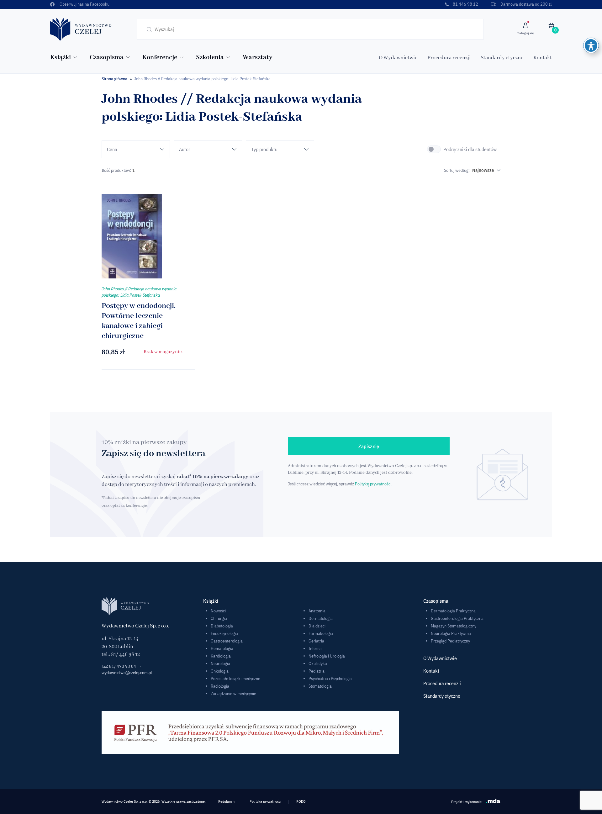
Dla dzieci (317, 626)
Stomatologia (320, 686)
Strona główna (114, 79)
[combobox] (485, 170)
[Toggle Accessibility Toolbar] (591, 45)
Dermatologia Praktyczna (453, 611)
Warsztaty (257, 57)
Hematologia (222, 648)
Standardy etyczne (502, 58)
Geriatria (316, 641)
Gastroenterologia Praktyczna (457, 618)
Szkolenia (210, 57)
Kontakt (542, 58)
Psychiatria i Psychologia (330, 678)
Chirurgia (219, 618)
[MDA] (493, 801)
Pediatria (317, 671)
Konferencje (159, 57)
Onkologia (220, 671)
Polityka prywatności (265, 801)
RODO (301, 801)
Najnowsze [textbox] (483, 170)
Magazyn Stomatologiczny (453, 626)
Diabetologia (222, 626)
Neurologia (220, 663)
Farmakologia (321, 633)
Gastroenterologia (227, 641)
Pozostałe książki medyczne (235, 678)
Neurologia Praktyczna (451, 633)
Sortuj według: (457, 170)
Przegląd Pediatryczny (450, 641)
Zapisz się (368, 446)
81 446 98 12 (465, 4)
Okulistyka (318, 663)
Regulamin (226, 801)
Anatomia (317, 611)
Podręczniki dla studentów (470, 149)
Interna (315, 648)
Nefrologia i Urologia (327, 656)
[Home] (81, 29)
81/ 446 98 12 (125, 654)
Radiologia (220, 686)
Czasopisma (107, 57)
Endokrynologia (224, 633)
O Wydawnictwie (398, 58)
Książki (60, 57)
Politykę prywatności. (373, 484)
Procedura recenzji (449, 58)
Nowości (218, 611)
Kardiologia (221, 656)
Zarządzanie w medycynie (233, 693)
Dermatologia (321, 618)
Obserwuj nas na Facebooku (84, 4)
